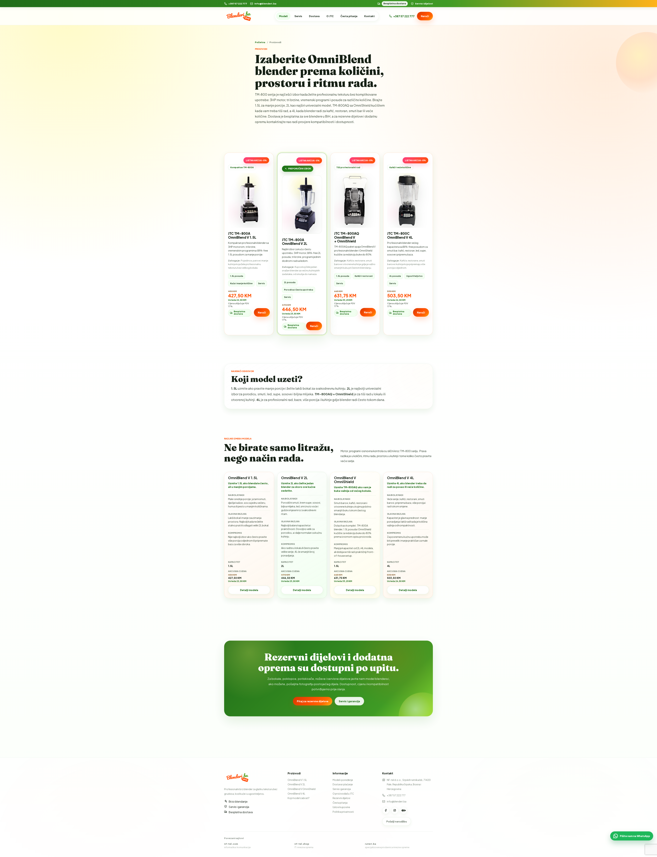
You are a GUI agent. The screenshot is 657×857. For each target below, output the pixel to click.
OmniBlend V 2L (296, 784)
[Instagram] (394, 810)
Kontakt (369, 16)
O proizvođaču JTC (343, 793)
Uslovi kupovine (341, 807)
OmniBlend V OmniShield (301, 788)
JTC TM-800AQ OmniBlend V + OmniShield (346, 237)
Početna (260, 42)
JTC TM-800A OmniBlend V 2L (294, 242)
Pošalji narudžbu (396, 821)
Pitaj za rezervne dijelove (312, 701)
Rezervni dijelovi (341, 798)
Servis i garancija (349, 701)
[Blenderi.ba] (240, 16)
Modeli (283, 16)
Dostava (314, 16)
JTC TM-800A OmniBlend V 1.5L (242, 235)
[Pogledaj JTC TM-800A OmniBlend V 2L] (302, 204)
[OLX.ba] (403, 810)
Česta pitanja (348, 16)
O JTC (330, 16)
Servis (298, 16)
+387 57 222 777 (237, 3)
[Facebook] (385, 810)
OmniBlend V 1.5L (297, 779)
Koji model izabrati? (299, 798)
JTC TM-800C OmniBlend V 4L (400, 235)
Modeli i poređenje (343, 779)
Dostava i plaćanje (343, 784)
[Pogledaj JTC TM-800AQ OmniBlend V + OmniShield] (355, 200)
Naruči (425, 16)
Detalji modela (249, 589)
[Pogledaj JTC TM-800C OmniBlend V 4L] (408, 200)
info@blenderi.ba (265, 3)
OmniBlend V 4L (296, 793)
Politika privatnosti (343, 811)
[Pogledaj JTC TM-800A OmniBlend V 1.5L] (249, 200)
